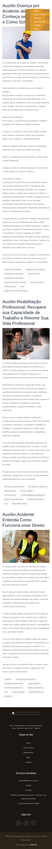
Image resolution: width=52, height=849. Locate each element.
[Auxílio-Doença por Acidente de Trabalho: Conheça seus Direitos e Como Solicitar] (26, 43)
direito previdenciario (36, 499)
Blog (36, 29)
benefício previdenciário (14, 499)
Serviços (37, 18)
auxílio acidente (37, 282)
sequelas (8, 696)
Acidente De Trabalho (13, 269)
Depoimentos (39, 22)
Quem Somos (40, 14)
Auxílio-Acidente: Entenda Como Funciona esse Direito (23, 520)
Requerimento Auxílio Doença (16, 291)
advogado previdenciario (14, 274)
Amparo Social (33, 274)
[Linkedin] (33, 823)
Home (36, 11)
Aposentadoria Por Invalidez (15, 282)
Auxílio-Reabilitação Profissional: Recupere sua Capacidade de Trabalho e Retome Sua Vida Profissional (25, 312)
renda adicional (18, 692)
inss (22, 286)
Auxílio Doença (10, 286)
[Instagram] (26, 823)
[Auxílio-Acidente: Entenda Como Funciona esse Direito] (26, 546)
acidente (8, 679)
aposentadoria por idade (14, 278)
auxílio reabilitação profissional (32, 495)
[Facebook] (18, 823)
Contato (37, 25)
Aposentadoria (10, 491)
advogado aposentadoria (35, 269)
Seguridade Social (19, 503)
